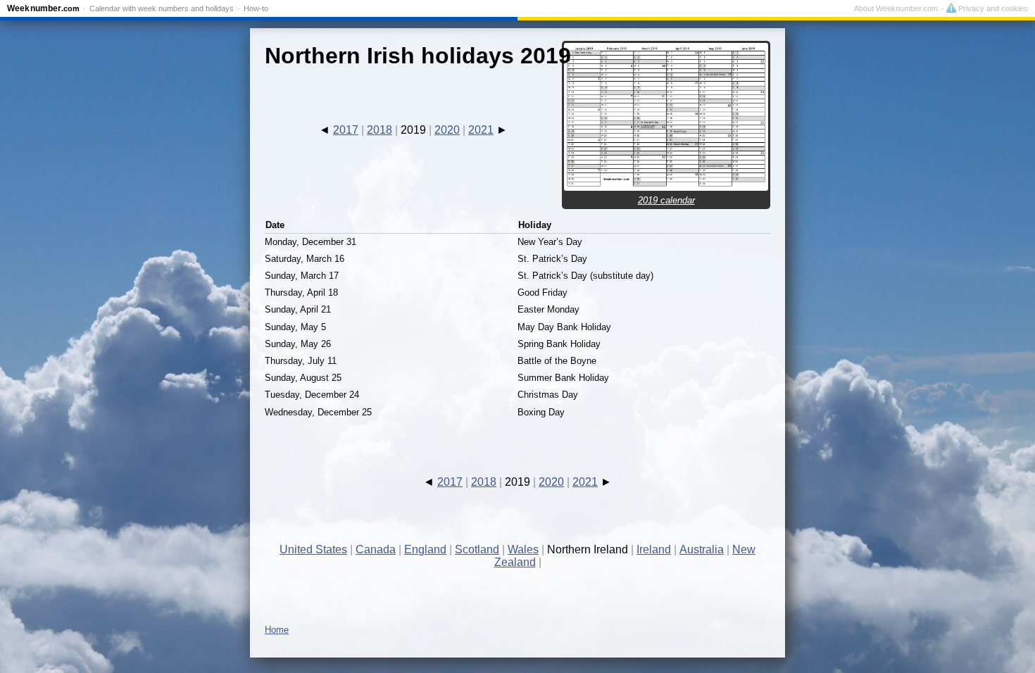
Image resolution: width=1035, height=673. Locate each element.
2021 (481, 130)
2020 (447, 130)
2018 (379, 130)
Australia (701, 549)
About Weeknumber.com (896, 8)
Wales (523, 549)
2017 (345, 130)
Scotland (477, 549)
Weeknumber (43, 8)
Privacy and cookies (992, 8)
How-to (256, 8)
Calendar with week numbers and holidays (161, 8)
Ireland (653, 549)
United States (313, 549)
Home (277, 629)
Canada (376, 549)
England (425, 549)
